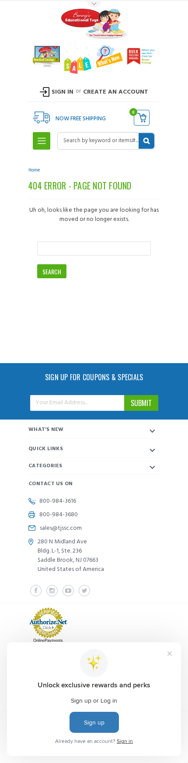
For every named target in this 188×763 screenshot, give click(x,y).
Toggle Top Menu (94, 4)
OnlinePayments (48, 640)
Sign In (62, 92)
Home (34, 170)
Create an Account (115, 92)
